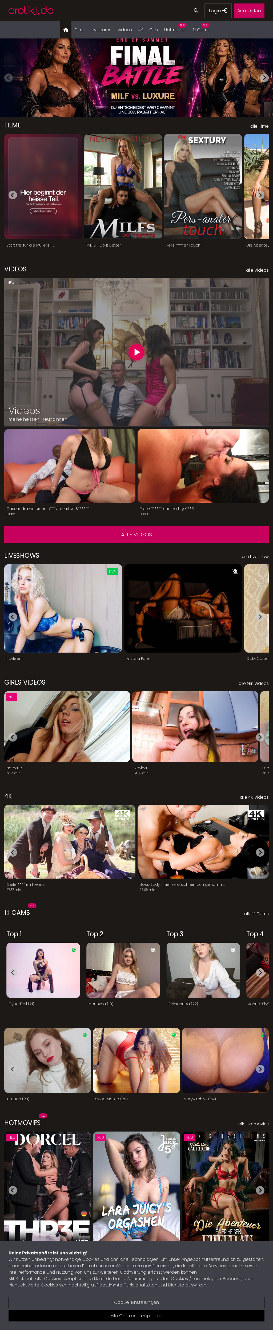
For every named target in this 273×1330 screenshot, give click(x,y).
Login (215, 10)
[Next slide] (264, 77)
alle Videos (136, 534)
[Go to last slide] (13, 195)
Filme (80, 30)
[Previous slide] (8, 77)
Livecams (101, 30)
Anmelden (249, 10)
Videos (125, 30)
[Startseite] (65, 29)
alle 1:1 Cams (256, 914)
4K (140, 30)
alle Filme (259, 126)
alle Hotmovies (253, 1124)
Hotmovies (175, 28)
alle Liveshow (255, 556)
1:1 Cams (201, 28)
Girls (153, 30)
